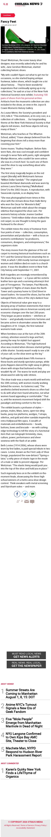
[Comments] (32, 494)
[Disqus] (25, 541)
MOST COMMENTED (10, 763)
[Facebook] (17, 494)
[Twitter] (25, 494)
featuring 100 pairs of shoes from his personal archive (24, 96)
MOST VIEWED (7, 684)
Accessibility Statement (25, 828)
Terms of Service (27, 825)
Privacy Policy (40, 825)
